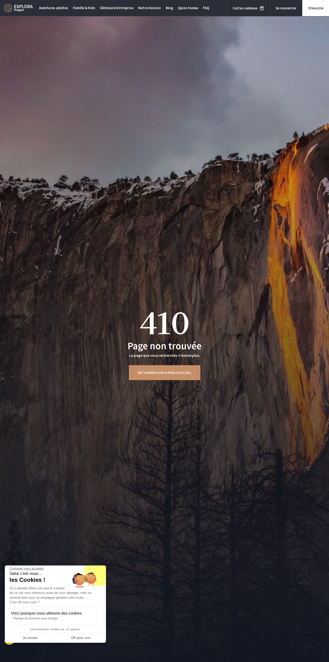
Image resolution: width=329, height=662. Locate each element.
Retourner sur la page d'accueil (164, 372)
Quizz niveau (188, 8)
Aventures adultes (53, 8)
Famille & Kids (84, 8)
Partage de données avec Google (35, 618)
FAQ (206, 8)
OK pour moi (80, 638)
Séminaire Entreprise (116, 8)
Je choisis (30, 638)
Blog (169, 8)
